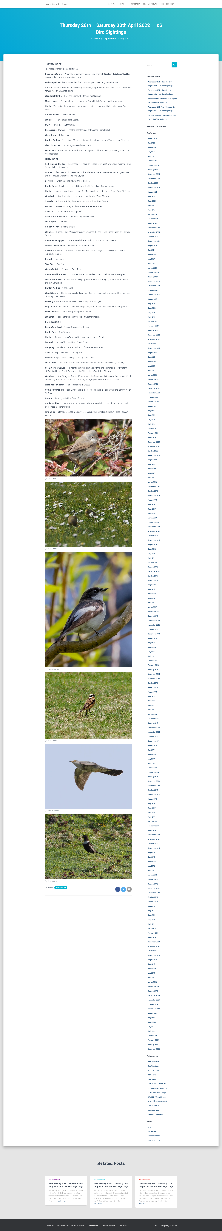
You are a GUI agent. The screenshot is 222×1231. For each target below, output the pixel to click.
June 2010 (152, 969)
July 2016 (151, 643)
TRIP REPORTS (153, 1105)
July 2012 (151, 857)
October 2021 (153, 397)
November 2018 (154, 531)
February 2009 (153, 1040)
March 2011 (152, 928)
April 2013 (151, 817)
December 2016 (154, 621)
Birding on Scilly (168, 4)
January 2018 (153, 567)
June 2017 (152, 594)
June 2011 (152, 915)
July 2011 (151, 911)
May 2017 (151, 598)
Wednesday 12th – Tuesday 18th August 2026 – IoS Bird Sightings (111, 1185)
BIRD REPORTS (153, 1061)
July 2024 (151, 250)
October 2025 (153, 183)
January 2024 (153, 277)
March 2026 (152, 161)
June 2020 (152, 469)
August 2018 (152, 545)
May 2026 (151, 152)
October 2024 (153, 237)
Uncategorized (61, 887)
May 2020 (151, 473)
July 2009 (151, 1018)
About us (111, 4)
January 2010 (153, 991)
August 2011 (152, 906)
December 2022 (154, 335)
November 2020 (154, 446)
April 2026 (151, 156)
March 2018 (152, 562)
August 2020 (152, 460)
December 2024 (154, 228)
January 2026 (153, 170)
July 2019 (151, 504)
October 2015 (153, 683)
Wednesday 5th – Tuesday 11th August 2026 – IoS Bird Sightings (156, 1185)
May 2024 (151, 259)
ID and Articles (153, 1070)
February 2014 (153, 772)
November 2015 (154, 678)
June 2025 (152, 201)
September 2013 (154, 795)
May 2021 (151, 420)
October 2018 (153, 536)
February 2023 (153, 326)
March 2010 (152, 982)
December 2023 (154, 281)
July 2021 (151, 411)
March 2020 (152, 482)
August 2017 (152, 585)
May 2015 (151, 705)
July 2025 (151, 196)
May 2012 (151, 866)
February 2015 (153, 719)
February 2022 (153, 379)
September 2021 (154, 402)
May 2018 (151, 554)
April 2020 (151, 478)
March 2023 (152, 321)
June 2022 (152, 362)
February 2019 (153, 522)
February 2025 (153, 219)
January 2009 (153, 1044)
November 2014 (154, 732)
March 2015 (152, 714)
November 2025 (154, 179)
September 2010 (154, 955)
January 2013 (153, 830)
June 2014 (152, 754)
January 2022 (153, 384)
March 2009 (152, 1036)
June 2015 (152, 701)
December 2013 (154, 781)
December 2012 (154, 835)
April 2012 (151, 870)
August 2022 (152, 353)
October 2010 (153, 951)
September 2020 (154, 455)
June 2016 (152, 647)
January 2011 (153, 937)
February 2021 (153, 433)
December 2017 (154, 571)
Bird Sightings (153, 1066)
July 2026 (151, 143)
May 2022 (151, 366)
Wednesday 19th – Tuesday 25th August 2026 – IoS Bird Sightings (66, 1185)
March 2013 (152, 821)
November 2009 (154, 1000)
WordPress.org (154, 1140)
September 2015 (154, 687)
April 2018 (151, 558)
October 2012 (153, 844)
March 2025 (152, 214)
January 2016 (153, 670)
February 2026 (153, 165)
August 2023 (152, 299)
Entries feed (152, 1131)
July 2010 (151, 964)
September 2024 (154, 241)
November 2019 (154, 487)
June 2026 (152, 147)
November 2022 (154, 339)
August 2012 (152, 853)
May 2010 (151, 973)
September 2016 (154, 634)
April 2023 (151, 317)
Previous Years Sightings (157, 1088)
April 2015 (151, 710)
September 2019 (154, 495)
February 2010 (153, 986)
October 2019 (153, 491)
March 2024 (152, 268)
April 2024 (151, 263)
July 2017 (151, 589)
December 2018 (154, 527)
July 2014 (151, 750)
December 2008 (154, 1049)
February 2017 (153, 611)
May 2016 (151, 652)
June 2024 (152, 254)
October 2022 (153, 344)
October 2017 (153, 576)
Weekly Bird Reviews (155, 1114)
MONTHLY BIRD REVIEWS (157, 1084)
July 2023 (151, 304)
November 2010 (154, 946)
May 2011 (151, 919)
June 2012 (152, 862)
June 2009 (152, 1022)
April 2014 (151, 763)
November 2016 (154, 625)
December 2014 (154, 728)
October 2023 (153, 290)
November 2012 (154, 839)
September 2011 (154, 902)
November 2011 (154, 893)
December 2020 (154, 442)
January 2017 (153, 616)
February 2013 (153, 826)
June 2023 (152, 308)
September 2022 (154, 348)
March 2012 (152, 875)
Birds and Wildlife (150, 4)
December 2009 (154, 995)
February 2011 (153, 933)
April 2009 (151, 1031)
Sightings (123, 4)
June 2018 (152, 549)
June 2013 (152, 808)
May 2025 (151, 205)
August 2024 (152, 246)
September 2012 (154, 848)
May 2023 (151, 313)
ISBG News (152, 1075)
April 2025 (151, 210)
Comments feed (154, 1136)
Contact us (123, 1225)
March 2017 (152, 607)
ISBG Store (152, 1079)
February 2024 (153, 272)
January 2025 (153, 223)
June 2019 (152, 509)
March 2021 (152, 429)
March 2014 (152, 768)
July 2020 (151, 464)
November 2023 (154, 286)
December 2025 (154, 174)
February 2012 (153, 879)
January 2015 (153, 723)
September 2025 (154, 188)
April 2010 (151, 978)
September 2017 (154, 580)
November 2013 (154, 786)
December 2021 (154, 388)
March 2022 (152, 375)
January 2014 (153, 777)
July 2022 (151, 357)
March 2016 (152, 661)
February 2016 (153, 665)
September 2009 (154, 1009)
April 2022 (151, 370)
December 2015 (154, 674)
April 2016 (151, 656)
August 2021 (152, 406)
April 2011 (151, 924)
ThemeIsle (173, 1226)
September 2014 (154, 741)
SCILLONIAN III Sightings (157, 1093)
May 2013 (151, 812)
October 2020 (153, 451)
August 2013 (152, 799)
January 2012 (153, 884)
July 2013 (151, 803)
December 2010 (154, 942)
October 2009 (153, 1004)
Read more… (61, 1201)
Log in (150, 1127)
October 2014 (153, 737)
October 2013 (153, 790)
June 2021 (152, 415)
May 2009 (151, 1027)
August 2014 (152, 745)
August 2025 (152, 192)
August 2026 (152, 138)
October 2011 (153, 897)
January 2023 (153, 330)
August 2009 (152, 1013)
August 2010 (152, 960)
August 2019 (152, 500)
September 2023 (154, 295)
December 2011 (154, 888)
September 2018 (154, 540)
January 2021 (153, 437)
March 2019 (152, 518)
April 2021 (151, 424)
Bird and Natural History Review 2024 (71, 1225)
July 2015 (151, 696)
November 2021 (154, 393)
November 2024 (154, 232)
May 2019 (151, 513)
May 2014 (151, 759)
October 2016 (153, 629)
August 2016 (152, 638)
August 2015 (152, 692)
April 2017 (151, 603)
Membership (135, 4)
